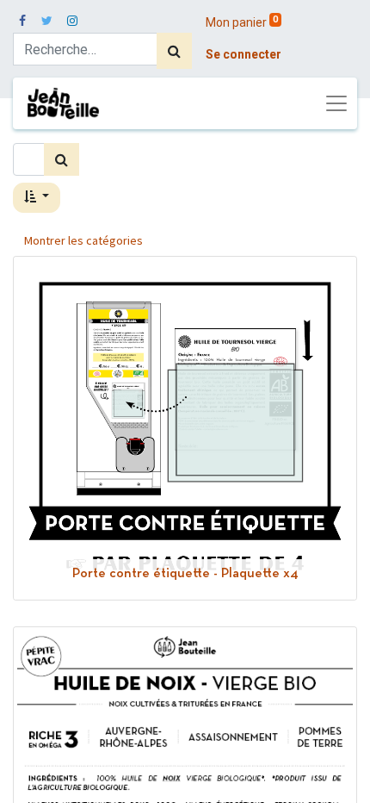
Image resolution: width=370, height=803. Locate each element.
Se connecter (243, 54)
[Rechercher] (174, 51)
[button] (36, 198)
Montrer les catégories (83, 240)
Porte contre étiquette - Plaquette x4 (185, 574)
